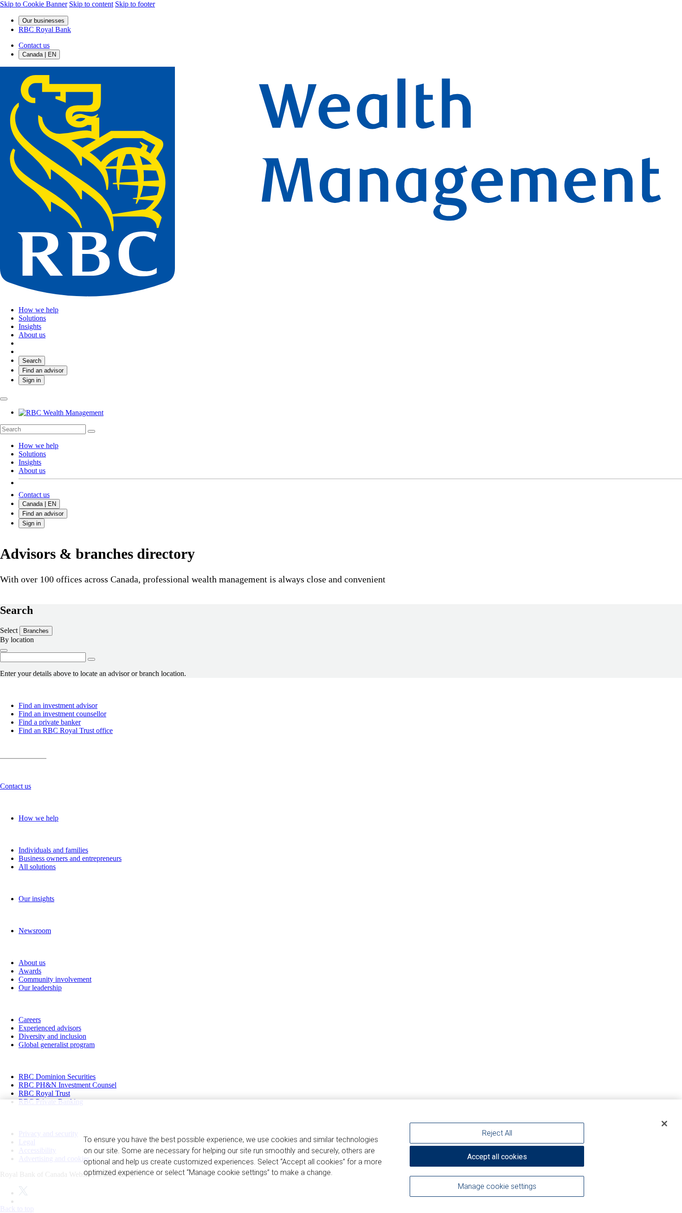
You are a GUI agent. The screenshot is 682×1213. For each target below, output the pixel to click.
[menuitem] (341, 429)
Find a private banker (50, 722)
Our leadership (40, 988)
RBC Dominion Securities (57, 1076)
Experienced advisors (50, 1028)
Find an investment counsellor (62, 714)
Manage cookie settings (497, 1186)
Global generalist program (57, 1045)
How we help (38, 445)
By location (17, 640)
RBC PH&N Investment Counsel (67, 1085)
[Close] (664, 1123)
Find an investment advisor (58, 705)
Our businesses (43, 20)
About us (32, 470)
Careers (30, 1019)
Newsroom (35, 931)
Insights (30, 462)
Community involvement (55, 979)
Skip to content (91, 4)
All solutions (37, 867)
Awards (30, 971)
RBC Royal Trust (44, 1093)
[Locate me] (3, 650)
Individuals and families (53, 850)
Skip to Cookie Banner (33, 4)
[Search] (91, 431)
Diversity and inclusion (52, 1036)
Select (9, 630)
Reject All (497, 1133)
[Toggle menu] (3, 399)
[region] (341, 1156)
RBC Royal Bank (45, 29)
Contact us (34, 45)
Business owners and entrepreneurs (70, 858)
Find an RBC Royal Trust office (66, 730)
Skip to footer (135, 4)
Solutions (32, 454)
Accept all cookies (497, 1156)
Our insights (36, 899)
